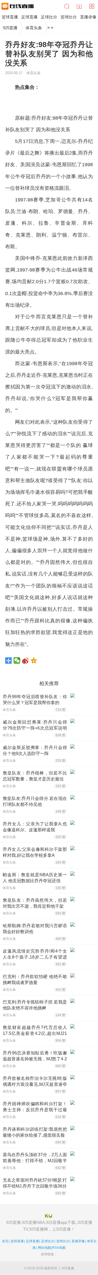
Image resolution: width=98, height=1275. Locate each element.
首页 (5, 1241)
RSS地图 (59, 1248)
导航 (91, 6)
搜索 (66, 6)
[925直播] (17, 6)
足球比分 (47, 1241)
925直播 (10, 27)
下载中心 (79, 6)
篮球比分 (62, 1241)
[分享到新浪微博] (25, 660)
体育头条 (34, 27)
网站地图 (44, 1248)
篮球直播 (17, 1241)
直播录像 (78, 1241)
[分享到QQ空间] (33, 660)
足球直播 (32, 1241)
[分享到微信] (17, 660)
